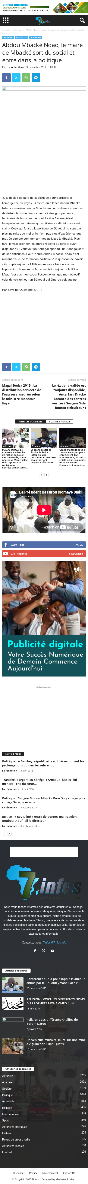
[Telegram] (36, 77)
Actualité (21, 37)
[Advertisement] (44, 163)
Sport (5, 1120)
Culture (6, 1133)
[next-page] (46, 474)
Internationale (10, 1114)
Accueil (5, 29)
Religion (7, 1107)
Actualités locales (13, 1146)
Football (7, 1152)
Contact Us (69, 1172)
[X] (16, 77)
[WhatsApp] (26, 77)
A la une (17, 29)
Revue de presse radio (16, 1139)
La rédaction (15, 67)
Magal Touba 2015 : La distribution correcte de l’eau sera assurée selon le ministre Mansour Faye (21, 394)
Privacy (33, 1172)
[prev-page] (41, 474)
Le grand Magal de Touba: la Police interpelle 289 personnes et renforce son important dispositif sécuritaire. (43, 456)
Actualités (8, 1101)
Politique (36, 37)
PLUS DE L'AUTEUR (59, 421)
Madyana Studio (34, 920)
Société (7, 1088)
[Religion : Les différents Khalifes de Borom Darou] (12, 1025)
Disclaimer (18, 1172)
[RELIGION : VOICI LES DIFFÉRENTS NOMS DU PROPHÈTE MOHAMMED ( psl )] (12, 1003)
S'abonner (76, 553)
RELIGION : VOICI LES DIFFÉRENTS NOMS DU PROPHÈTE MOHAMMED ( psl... (55, 1001)
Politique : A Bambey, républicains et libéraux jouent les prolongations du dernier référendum (43, 763)
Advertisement (50, 1172)
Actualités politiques (14, 1126)
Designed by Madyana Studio (57, 1179)
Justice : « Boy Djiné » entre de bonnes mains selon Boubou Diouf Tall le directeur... (39, 819)
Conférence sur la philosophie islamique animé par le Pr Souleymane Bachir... (55, 981)
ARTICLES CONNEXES (31, 421)
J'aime (79, 544)
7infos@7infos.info (54, 942)
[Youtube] (53, 951)
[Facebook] (6, 77)
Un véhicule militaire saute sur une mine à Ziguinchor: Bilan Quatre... (56, 1042)
